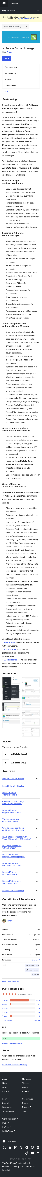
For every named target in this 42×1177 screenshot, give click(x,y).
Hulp (6, 91)
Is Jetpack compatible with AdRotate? (11, 847)
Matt (5, 1123)
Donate (26, 1107)
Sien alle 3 (36, 960)
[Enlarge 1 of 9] (17, 680)
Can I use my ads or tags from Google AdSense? (13, 802)
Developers (7, 1107)
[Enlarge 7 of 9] (36, 713)
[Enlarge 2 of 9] (17, 705)
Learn (4, 1099)
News (4, 1083)
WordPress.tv (9, 1111)
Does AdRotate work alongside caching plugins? (13, 855)
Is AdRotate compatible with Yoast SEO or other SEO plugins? (16, 838)
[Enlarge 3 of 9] (17, 716)
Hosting (5, 1087)
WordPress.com (10, 1119)
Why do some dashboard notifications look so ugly (13, 829)
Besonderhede (11, 67)
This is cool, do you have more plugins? (10, 820)
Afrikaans (12, 1141)
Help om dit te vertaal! (25, 19)
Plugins (25, 1087)
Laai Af (6, 58)
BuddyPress (8, 1131)
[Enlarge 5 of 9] (36, 692)
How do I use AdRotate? (13, 779)
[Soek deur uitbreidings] (27, 26)
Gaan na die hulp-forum (12, 1044)
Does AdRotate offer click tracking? (10, 794)
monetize (35, 974)
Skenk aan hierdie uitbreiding (14, 1064)
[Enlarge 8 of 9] (36, 721)
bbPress (7, 1127)
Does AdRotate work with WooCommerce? (11, 864)
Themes (25, 1083)
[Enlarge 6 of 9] (36, 698)
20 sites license (10, 660)
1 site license (9, 642)
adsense (29, 970)
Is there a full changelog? (13, 891)
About (4, 1079)
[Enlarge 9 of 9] (36, 730)
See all (37, 1021)
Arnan (9, 52)
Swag (25, 1111)
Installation (9, 79)
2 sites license (10, 649)
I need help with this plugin (13, 786)
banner (36, 970)
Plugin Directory (8, 10)
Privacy (5, 1091)
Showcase (26, 1079)
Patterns (26, 1091)
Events (25, 1103)
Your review (7, 1021)
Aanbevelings (10, 73)
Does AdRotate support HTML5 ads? (11, 811)
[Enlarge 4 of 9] (36, 680)
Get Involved (27, 1099)
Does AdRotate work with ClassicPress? (11, 882)
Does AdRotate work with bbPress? (10, 873)
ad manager (30, 965)
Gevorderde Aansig (10, 981)
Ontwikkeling (10, 85)
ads (37, 965)
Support (5, 1103)
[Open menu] (38, 3)
